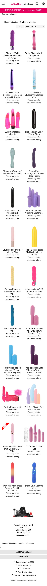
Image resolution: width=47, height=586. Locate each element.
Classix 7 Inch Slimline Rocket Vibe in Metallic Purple (12, 95)
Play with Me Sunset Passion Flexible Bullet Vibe (12, 488)
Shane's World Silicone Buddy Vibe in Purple (12, 55)
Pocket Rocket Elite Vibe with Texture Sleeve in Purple (34, 370)
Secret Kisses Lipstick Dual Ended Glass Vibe (12, 448)
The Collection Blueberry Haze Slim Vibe (34, 95)
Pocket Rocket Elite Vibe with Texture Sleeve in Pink (34, 330)
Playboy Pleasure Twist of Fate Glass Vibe (12, 291)
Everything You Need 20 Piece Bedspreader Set (23, 527)
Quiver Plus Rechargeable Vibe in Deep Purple (34, 173)
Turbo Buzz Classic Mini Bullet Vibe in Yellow (34, 252)
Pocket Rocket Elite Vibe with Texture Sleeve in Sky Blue (12, 370)
